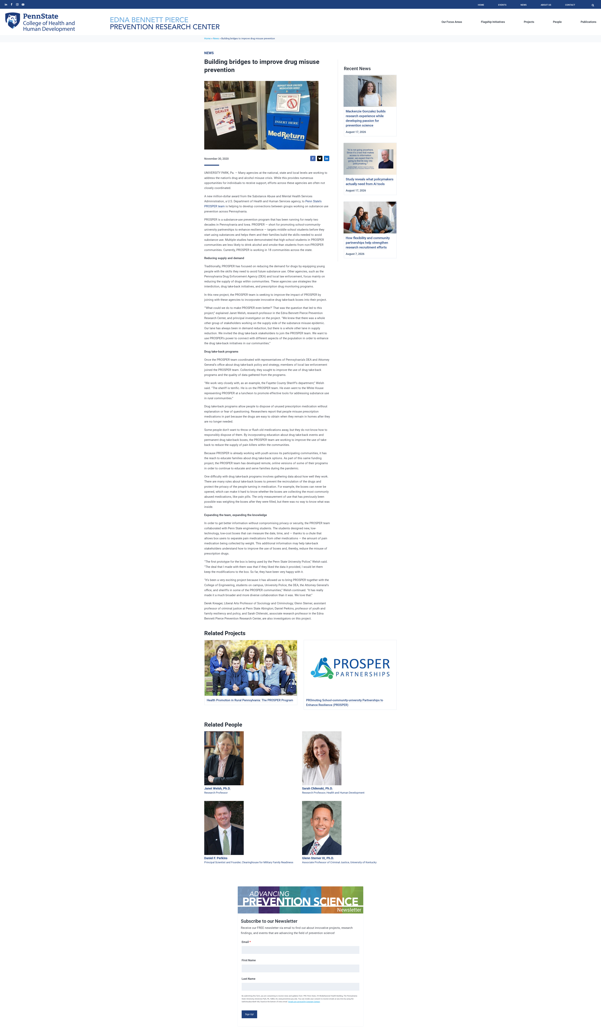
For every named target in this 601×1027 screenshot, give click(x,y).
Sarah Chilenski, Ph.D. (317, 788)
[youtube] (23, 4)
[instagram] (17, 4)
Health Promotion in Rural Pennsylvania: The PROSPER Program (250, 700)
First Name (249, 960)
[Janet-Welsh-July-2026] (224, 733)
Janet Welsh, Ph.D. (217, 788)
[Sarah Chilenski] (322, 733)
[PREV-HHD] (40, 13)
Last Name (248, 978)
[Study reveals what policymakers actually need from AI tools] (370, 145)
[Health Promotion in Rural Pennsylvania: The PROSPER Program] (251, 642)
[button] (592, 3)
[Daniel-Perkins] (224, 802)
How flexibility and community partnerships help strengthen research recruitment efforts (368, 242)
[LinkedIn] (326, 158)
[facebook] (11, 4)
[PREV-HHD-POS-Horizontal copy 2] (165, 18)
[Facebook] (312, 158)
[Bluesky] (319, 158)
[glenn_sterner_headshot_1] (322, 802)
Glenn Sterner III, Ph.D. (318, 858)
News (216, 38)
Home (207, 38)
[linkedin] (6, 4)
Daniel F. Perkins (215, 858)
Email (246, 942)
